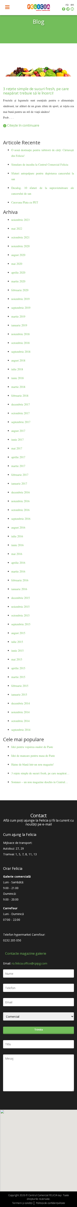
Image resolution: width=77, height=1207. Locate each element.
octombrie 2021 (20, 237)
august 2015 (18, 633)
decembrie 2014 (20, 703)
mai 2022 (16, 228)
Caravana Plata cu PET (24, 202)
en (72, 5)
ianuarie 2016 (19, 589)
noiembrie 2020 (20, 246)
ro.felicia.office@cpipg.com (29, 963)
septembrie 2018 (20, 352)
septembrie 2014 (20, 730)
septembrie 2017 (20, 422)
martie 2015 (18, 677)
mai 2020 (16, 264)
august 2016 (18, 527)
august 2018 (18, 360)
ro (67, 5)
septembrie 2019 (20, 308)
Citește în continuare (22, 125)
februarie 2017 (19, 475)
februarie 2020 (19, 290)
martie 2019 (18, 316)
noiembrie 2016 (20, 501)
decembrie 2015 (20, 598)
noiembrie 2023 (20, 220)
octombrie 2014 (20, 721)
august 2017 (18, 431)
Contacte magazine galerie (25, 953)
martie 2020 (18, 281)
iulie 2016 (17, 536)
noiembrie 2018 (20, 334)
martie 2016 (18, 571)
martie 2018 (18, 387)
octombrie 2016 (20, 510)
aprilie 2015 (18, 668)
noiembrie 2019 (20, 299)
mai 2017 (16, 448)
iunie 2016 (17, 545)
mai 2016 (16, 554)
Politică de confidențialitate (50, 1203)
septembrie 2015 (20, 624)
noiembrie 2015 (20, 607)
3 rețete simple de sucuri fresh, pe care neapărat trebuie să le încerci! (36, 91)
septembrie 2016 (20, 519)
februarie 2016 (19, 580)
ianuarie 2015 (19, 694)
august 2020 (18, 255)
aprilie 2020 (18, 272)
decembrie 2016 (20, 492)
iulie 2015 (17, 642)
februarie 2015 (19, 686)
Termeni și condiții (22, 1203)
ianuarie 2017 (19, 483)
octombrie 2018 (20, 343)
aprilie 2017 (18, 457)
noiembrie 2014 (20, 712)
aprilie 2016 (18, 563)
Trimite (38, 1029)
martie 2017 (18, 466)
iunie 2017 (17, 439)
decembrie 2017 (20, 404)
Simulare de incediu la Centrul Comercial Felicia (39, 164)
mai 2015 (16, 659)
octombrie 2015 (20, 615)
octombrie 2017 (20, 413)
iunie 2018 (17, 378)
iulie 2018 (17, 369)
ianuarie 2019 (19, 325)
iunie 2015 (17, 650)
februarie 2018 (19, 395)
